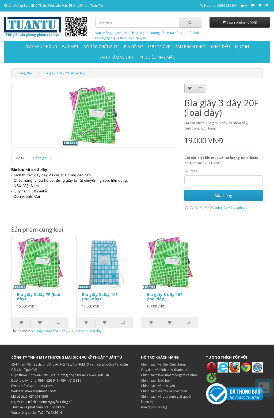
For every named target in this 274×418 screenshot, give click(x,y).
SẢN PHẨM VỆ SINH (117, 57)
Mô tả (20, 158)
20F (71, 331)
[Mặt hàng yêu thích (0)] (252, 5)
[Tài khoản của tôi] (244, 5)
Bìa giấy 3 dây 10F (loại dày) (100, 297)
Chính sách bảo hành (157, 380)
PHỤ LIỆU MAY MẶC (157, 57)
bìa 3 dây (60, 331)
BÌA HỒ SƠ (133, 46)
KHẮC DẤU (220, 46)
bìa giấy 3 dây (41, 331)
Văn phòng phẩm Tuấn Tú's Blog (119, 33)
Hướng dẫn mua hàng (166, 33)
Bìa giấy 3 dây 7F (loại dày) (38, 297)
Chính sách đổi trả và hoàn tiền (164, 391)
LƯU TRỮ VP (159, 46)
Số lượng (190, 171)
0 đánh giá (217, 207)
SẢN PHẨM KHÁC (190, 46)
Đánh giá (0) (42, 158)
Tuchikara (57, 407)
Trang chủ (24, 73)
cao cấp (82, 331)
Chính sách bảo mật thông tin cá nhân (169, 375)
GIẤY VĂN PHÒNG (41, 46)
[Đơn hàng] (259, 5)
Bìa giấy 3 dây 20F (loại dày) (64, 73)
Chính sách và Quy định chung (163, 364)
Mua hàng (223, 195)
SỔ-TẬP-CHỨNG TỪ (101, 46)
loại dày (95, 331)
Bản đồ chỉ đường (154, 407)
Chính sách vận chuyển (158, 385)
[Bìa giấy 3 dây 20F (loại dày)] (93, 115)
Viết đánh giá (237, 207)
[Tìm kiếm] (190, 22)
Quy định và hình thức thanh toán (166, 369)
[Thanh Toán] (267, 5)
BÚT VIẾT (70, 46)
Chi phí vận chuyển (132, 38)
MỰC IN (242, 46)
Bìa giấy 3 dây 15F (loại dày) (164, 297)
